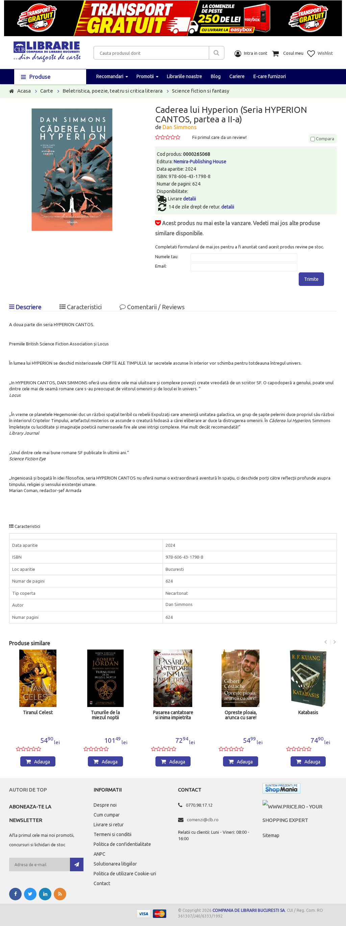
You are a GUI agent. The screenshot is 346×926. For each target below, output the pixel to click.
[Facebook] (15, 894)
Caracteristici (84, 306)
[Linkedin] (45, 894)
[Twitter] (30, 894)
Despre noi (105, 805)
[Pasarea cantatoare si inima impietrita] (173, 678)
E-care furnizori (269, 76)
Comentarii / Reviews (155, 306)
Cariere (237, 76)
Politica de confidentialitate (122, 844)
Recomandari (109, 76)
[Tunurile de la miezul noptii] (105, 678)
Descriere (28, 306)
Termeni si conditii (112, 834)
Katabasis (308, 712)
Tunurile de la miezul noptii (105, 715)
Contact (102, 883)
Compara (324, 138)
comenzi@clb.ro (203, 819)
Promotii (145, 76)
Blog (216, 76)
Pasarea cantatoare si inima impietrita (173, 715)
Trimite (311, 279)
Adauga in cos (41, 762)
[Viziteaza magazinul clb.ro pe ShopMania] (281, 790)
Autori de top (28, 790)
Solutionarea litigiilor (115, 864)
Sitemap (271, 835)
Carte (46, 91)
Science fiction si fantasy (200, 91)
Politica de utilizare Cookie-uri (125, 873)
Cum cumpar (107, 815)
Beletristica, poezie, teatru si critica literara (113, 91)
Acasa (24, 91)
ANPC (99, 854)
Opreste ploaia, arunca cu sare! (241, 715)
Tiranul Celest (38, 712)
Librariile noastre (184, 76)
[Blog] (60, 894)
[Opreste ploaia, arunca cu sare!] (240, 678)
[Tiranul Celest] (38, 678)
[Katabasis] (308, 678)
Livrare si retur (109, 824)
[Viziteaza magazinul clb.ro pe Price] (300, 806)
